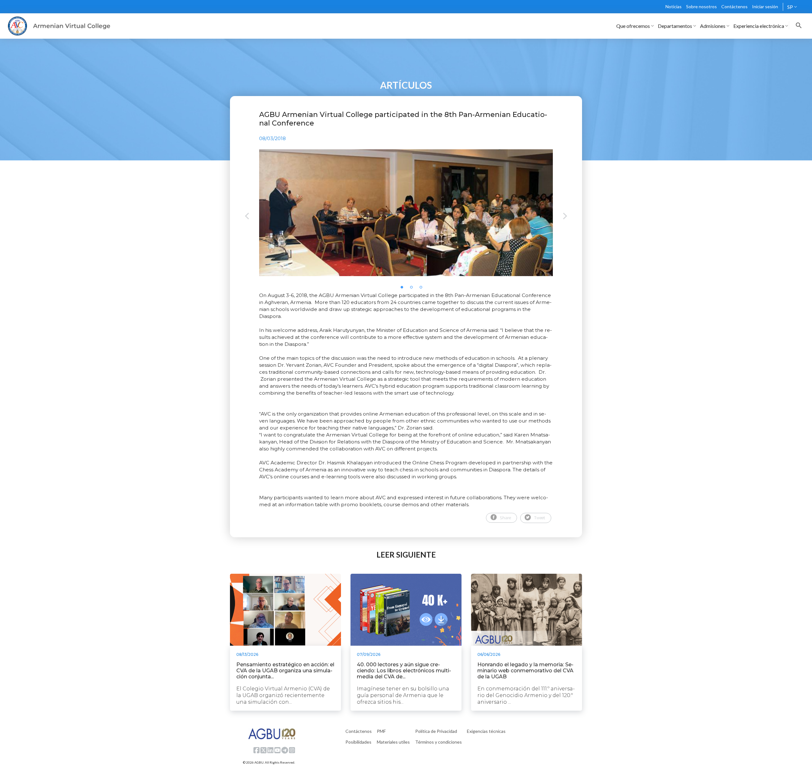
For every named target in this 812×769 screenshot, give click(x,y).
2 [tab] (413, 289)
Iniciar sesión (765, 6)
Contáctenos (734, 6)
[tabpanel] (406, 212)
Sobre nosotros (701, 6)
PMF (381, 731)
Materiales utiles (393, 742)
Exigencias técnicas (486, 731)
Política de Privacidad (436, 731)
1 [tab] (404, 289)
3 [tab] (423, 289)
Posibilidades (358, 742)
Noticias (673, 6)
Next (565, 217)
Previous (247, 217)
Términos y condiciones (438, 742)
